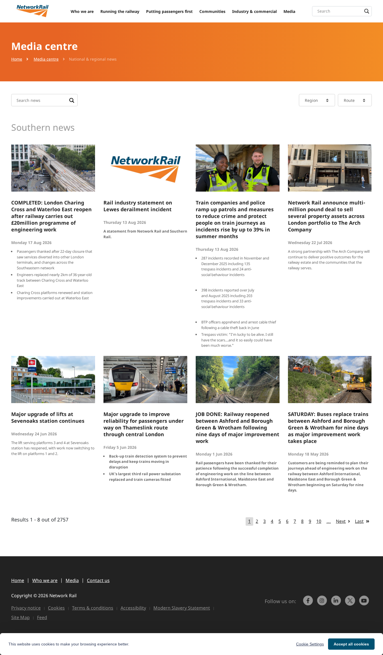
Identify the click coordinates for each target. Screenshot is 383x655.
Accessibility (133, 608)
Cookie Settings (310, 644)
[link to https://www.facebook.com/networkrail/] (309, 603)
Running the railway (119, 11)
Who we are (82, 11)
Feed (42, 617)
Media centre (46, 59)
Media (289, 11)
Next (341, 521)
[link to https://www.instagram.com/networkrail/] (323, 603)
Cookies (56, 608)
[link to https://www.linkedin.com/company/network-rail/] (337, 603)
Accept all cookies (351, 644)
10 (318, 521)
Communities (212, 11)
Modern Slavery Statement (181, 608)
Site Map (20, 617)
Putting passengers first (169, 11)
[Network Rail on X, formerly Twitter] (351, 603)
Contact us (98, 580)
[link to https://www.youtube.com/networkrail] (365, 603)
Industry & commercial (254, 11)
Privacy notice (26, 608)
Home (16, 59)
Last (359, 521)
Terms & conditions (92, 608)
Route (349, 100)
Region (311, 100)
